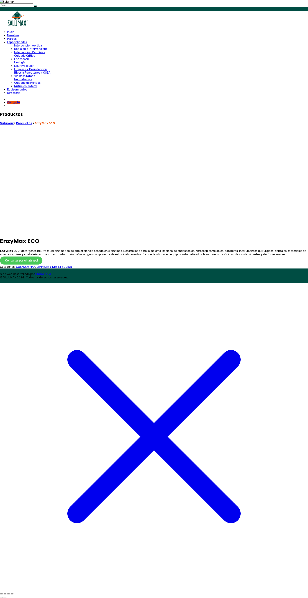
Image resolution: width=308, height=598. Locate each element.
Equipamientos (17, 89)
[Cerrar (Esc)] (12, 593)
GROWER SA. (43, 274)
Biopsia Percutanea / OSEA (32, 72)
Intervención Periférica (29, 52)
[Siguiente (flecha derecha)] (5, 597)
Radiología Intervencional (31, 49)
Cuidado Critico (24, 55)
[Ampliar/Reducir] (1, 593)
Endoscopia (22, 59)
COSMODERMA (25, 266)
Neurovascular (24, 66)
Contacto (13, 102)
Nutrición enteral (25, 86)
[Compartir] (8, 593)
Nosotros (13, 35)
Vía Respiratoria (24, 76)
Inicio (10, 32)
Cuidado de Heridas (27, 82)
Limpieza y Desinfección (30, 69)
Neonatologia (23, 79)
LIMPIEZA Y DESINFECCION (54, 266)
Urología (19, 62)
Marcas (12, 38)
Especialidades (17, 42)
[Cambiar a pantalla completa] (5, 593)
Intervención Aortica (28, 45)
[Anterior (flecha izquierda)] (1, 597)
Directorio (13, 93)
